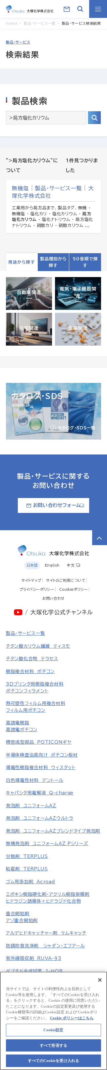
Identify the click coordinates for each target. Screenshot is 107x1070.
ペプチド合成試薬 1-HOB (34, 971)
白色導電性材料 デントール (35, 780)
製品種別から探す (53, 262)
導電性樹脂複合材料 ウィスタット (40, 767)
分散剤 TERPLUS (27, 856)
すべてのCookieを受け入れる (53, 1060)
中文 (70, 565)
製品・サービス (18, 42)
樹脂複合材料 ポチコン (30, 671)
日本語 (32, 565)
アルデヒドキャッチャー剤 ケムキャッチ (46, 933)
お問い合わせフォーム (57, 505)
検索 (94, 117)
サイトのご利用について (66, 580)
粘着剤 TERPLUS (27, 869)
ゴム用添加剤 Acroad (30, 881)
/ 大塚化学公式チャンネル (59, 612)
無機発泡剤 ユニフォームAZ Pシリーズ (47, 843)
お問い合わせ (53, 598)
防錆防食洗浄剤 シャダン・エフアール (45, 946)
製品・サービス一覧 (25, 633)
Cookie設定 (53, 1030)
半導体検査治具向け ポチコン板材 (42, 755)
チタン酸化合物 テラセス (32, 658)
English (52, 565)
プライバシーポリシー (36, 589)
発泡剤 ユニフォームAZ (31, 805)
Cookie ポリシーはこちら (72, 1018)
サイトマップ (31, 580)
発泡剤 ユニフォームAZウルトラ (39, 818)
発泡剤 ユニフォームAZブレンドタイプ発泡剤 (53, 831)
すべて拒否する (53, 1045)
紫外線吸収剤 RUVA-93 (33, 958)
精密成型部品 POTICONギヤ (39, 742)
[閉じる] (99, 979)
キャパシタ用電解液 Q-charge (39, 793)
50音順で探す (85, 262)
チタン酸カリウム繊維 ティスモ (38, 646)
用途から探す (21, 262)
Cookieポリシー (73, 589)
